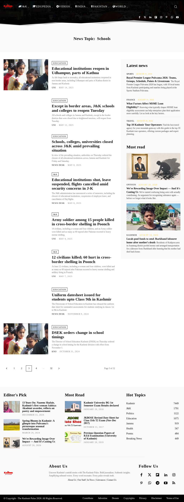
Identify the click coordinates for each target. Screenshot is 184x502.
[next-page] (59, 368)
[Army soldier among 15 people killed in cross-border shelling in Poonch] (26, 226)
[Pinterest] (166, 17)
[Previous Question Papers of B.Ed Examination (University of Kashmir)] (73, 437)
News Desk (58, 165)
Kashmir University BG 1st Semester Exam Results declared (101, 404)
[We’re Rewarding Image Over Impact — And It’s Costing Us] (153, 166)
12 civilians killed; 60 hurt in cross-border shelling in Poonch (81, 259)
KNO (54, 351)
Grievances (100, 480)
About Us (72, 480)
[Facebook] (139, 17)
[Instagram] (161, 17)
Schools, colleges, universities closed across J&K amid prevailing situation (82, 146)
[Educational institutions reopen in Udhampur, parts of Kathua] (26, 74)
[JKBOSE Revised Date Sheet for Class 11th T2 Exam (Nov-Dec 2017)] (73, 421)
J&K (55, 174)
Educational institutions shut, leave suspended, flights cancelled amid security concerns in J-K (81, 184)
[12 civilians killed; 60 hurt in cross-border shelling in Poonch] (26, 263)
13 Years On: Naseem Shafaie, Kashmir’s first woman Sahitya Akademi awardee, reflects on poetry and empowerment (39, 406)
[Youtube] (177, 17)
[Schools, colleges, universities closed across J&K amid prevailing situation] (26, 150)
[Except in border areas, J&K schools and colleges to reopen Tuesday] (26, 112)
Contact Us (111, 480)
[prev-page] (7, 368)
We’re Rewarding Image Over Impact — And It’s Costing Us (38, 440)
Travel (130, 121)
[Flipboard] (156, 17)
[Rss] (173, 483)
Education (59, 63)
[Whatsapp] (172, 17)
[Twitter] (145, 17)
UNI (54, 87)
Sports (130, 74)
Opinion (131, 185)
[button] (175, 6)
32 (51, 368)
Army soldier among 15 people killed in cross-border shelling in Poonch (83, 221)
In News (91, 480)
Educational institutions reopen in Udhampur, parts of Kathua (80, 70)
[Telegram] (157, 483)
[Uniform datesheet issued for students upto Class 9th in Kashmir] (26, 301)
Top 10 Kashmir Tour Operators (144, 124)
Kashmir (131, 235)
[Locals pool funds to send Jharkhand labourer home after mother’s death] (153, 216)
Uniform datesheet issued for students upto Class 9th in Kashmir (81, 297)
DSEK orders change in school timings (78, 334)
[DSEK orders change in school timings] (26, 339)
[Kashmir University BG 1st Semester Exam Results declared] (73, 406)
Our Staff (82, 480)
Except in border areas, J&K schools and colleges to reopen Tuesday (83, 108)
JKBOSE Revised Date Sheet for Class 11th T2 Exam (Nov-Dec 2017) (101, 420)
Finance (130, 100)
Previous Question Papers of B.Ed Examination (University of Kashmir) (100, 436)
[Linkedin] (150, 17)
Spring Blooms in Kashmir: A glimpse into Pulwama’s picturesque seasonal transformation (38, 424)
